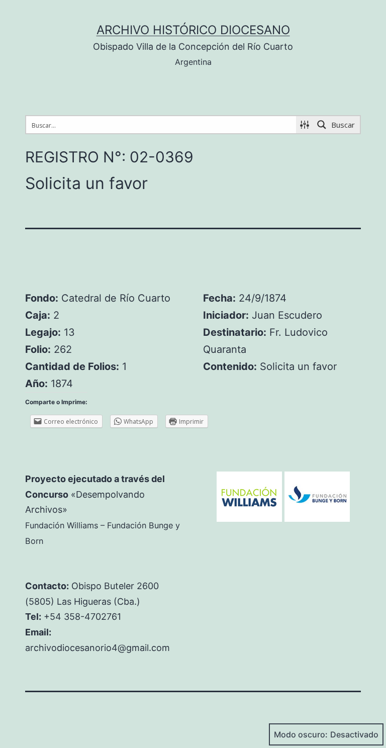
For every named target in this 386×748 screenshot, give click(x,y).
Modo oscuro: (301, 734)
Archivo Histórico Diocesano (193, 30)
